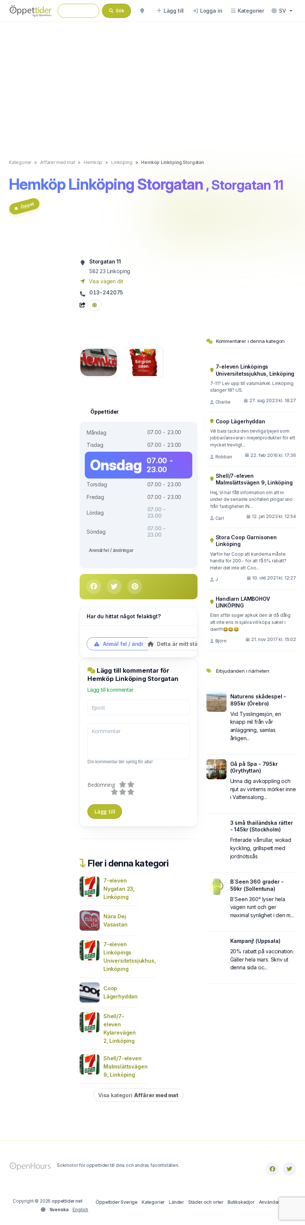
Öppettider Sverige (117, 1202)
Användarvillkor (275, 1202)
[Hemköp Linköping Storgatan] (98, 362)
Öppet (27, 205)
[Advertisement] (152, 83)
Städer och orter (206, 1202)
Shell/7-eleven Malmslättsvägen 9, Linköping (125, 1066)
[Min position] (142, 11)
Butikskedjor (241, 1202)
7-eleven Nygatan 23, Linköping (119, 888)
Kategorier (153, 1202)
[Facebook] (272, 1168)
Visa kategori (138, 1095)
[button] (282, 11)
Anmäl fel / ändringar (111, 550)
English (80, 1209)
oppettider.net (67, 1201)
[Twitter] (289, 1168)
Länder (176, 1202)
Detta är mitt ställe (179, 644)
